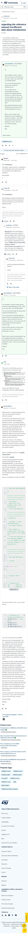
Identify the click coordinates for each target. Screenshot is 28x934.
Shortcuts (4, 881)
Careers (4, 830)
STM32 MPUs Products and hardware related (10, 739)
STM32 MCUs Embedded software (8, 732)
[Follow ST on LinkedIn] (6, 915)
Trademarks (7, 926)
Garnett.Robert (9, 63)
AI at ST (4, 872)
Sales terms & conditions (17, 924)
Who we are (5, 813)
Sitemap (4, 885)
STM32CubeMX (6, 774)
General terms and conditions (9, 842)
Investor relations (6, 817)
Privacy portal (15, 926)
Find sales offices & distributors (10, 855)
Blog (3, 838)
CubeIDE (11, 457)
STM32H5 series (7, 141)
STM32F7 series (6, 782)
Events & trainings (6, 868)
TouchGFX (4, 778)
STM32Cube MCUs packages (10, 789)
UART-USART (5, 785)
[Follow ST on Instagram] (9, 915)
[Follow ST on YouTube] (16, 915)
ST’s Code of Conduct (7, 903)
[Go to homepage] (5, 804)
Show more (13, 589)
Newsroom (4, 864)
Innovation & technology (8, 826)
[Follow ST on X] (2, 916)
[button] (2, 3)
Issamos (6, 158)
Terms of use (6, 924)
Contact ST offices (6, 851)
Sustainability (5, 821)
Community (4, 859)
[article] (14, 170)
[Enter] (2, 7)
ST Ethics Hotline (6, 899)
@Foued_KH (8, 231)
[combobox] (14, 7)
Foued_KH (6, 188)
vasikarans (7, 16)
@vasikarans (8, 164)
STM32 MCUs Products (8, 11)
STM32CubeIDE (17, 774)
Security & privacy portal (8, 908)
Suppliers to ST (6, 834)
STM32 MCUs (4, 747)
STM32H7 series (6, 771)
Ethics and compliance (7, 895)
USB (14, 782)
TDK (5, 362)
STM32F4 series (18, 771)
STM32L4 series (14, 778)
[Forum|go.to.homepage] (10, 3)
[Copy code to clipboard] (24, 488)
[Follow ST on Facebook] (12, 915)
